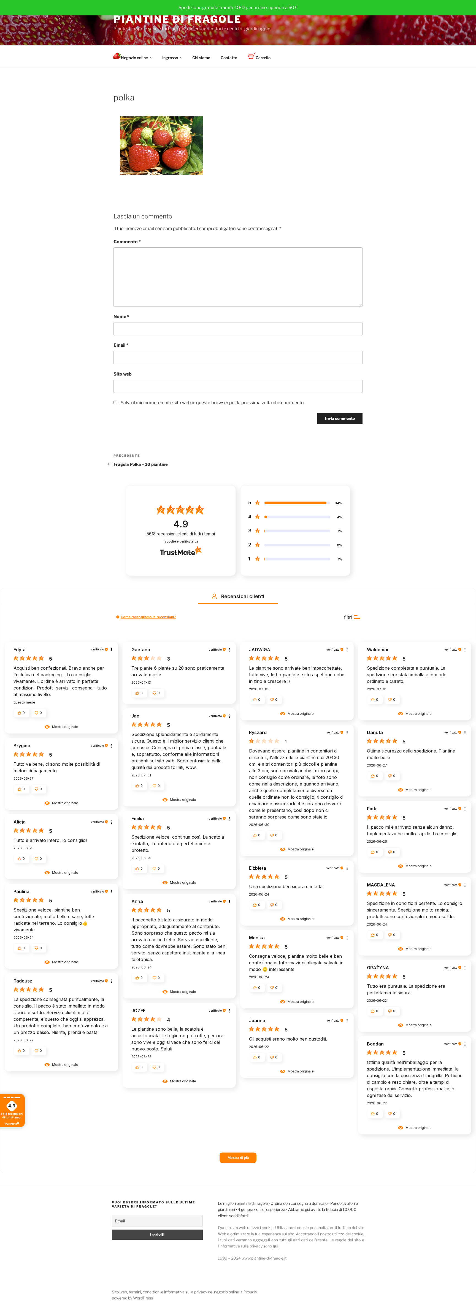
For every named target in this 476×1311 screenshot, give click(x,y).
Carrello (263, 57)
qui (275, 1246)
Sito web (122, 374)
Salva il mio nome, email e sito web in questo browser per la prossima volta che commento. (213, 402)
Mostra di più (238, 1158)
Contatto (229, 57)
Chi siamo (201, 57)
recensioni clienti (181, 534)
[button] (214, 596)
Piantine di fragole (177, 19)
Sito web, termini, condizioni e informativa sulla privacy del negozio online (175, 1292)
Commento (127, 241)
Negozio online (134, 57)
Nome (121, 316)
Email (120, 345)
